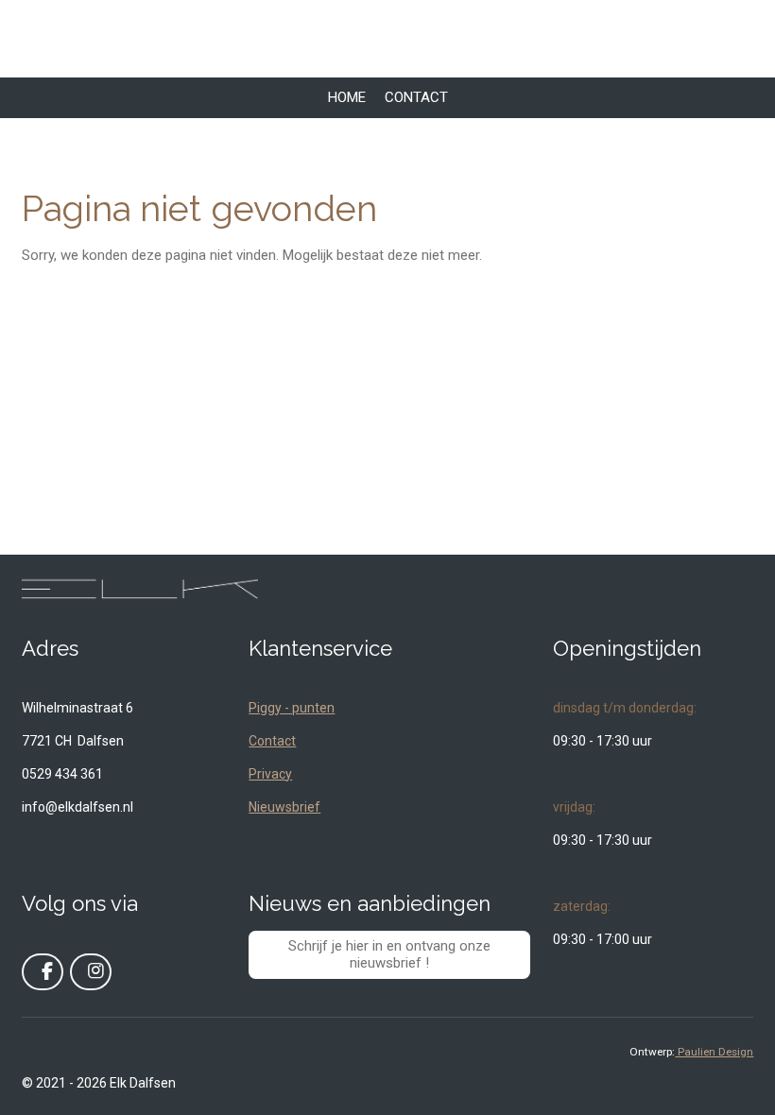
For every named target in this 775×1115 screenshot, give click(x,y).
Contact (272, 740)
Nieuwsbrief (284, 807)
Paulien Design (714, 1051)
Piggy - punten (292, 707)
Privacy (270, 773)
